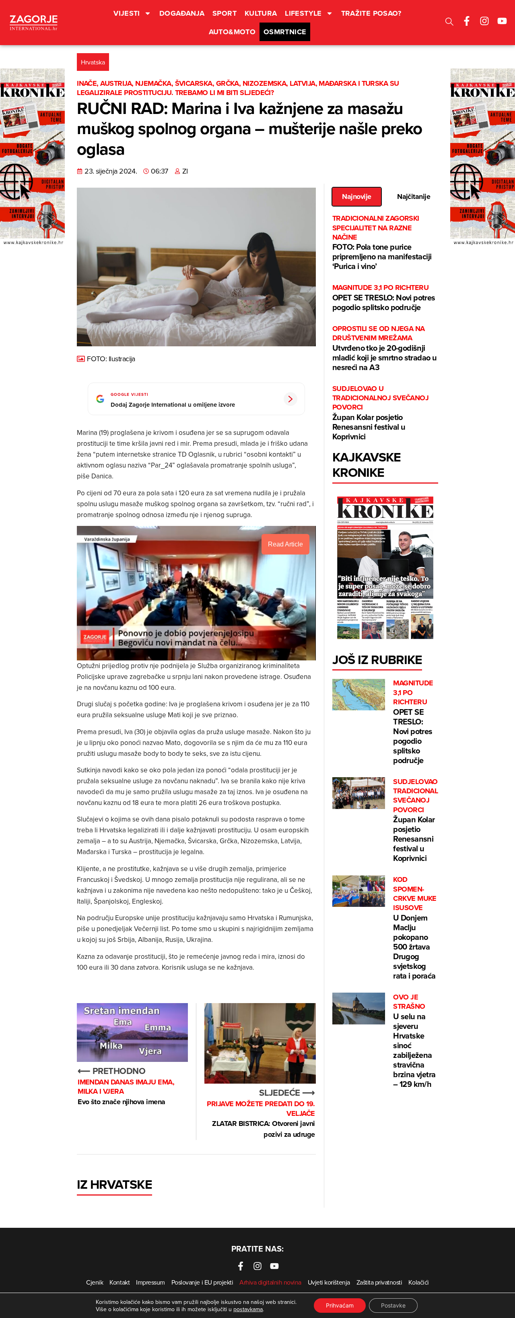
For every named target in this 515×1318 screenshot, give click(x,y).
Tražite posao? (371, 13)
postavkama (248, 1309)
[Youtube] (502, 21)
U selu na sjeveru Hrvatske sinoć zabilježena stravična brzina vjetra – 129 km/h (414, 1041)
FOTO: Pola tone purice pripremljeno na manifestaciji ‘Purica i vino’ (382, 243)
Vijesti (126, 13)
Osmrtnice (285, 32)
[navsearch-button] (449, 22)
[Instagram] (484, 21)
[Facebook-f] (467, 21)
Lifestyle (303, 13)
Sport (224, 13)
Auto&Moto (232, 32)
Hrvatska (93, 62)
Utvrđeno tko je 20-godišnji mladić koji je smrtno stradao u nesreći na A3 (384, 348)
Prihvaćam (340, 1305)
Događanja (181, 13)
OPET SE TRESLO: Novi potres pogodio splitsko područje (383, 297)
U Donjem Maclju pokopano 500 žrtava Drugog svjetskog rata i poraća (415, 928)
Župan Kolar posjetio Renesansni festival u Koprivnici (380, 413)
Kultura (261, 13)
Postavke (393, 1305)
